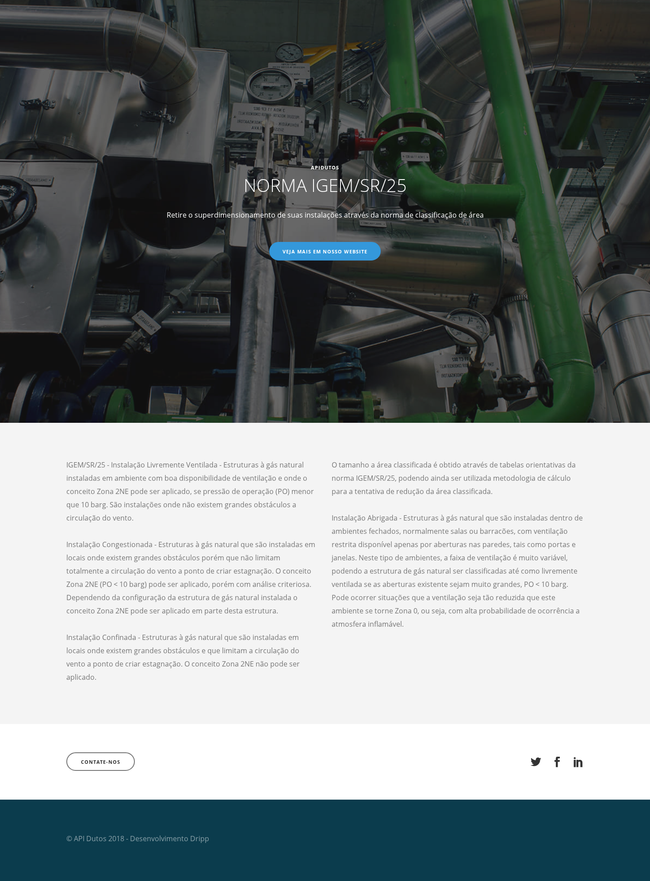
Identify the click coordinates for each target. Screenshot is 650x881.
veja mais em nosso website (325, 251)
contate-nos (100, 761)
